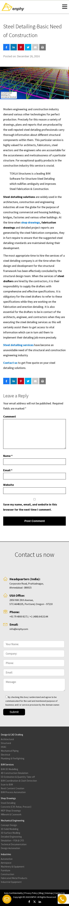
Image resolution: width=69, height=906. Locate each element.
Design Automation (10, 848)
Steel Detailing (8, 802)
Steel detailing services (18, 345)
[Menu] (65, 6)
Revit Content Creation (12, 788)
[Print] (42, 47)
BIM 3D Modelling (9, 769)
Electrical (5, 754)
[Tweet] (28, 47)
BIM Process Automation (13, 792)
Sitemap (49, 893)
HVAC (3, 746)
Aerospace (6, 862)
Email (7, 470)
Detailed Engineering (11, 836)
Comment (9, 416)
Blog (41, 893)
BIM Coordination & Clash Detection (19, 780)
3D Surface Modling (10, 832)
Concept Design (9, 825)
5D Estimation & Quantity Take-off (18, 776)
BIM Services (7, 764)
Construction (7, 874)
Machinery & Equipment (12, 866)
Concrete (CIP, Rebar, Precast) (16, 806)
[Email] (35, 47)
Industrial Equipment (11, 881)
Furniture (5, 870)
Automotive (7, 858)
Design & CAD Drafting (12, 734)
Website (8, 485)
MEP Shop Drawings (11, 810)
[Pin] (21, 47)
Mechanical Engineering (13, 820)
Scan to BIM (7, 784)
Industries (6, 854)
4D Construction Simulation (14, 773)
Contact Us (59, 893)
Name (8, 456)
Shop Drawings (8, 798)
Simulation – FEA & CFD (12, 840)
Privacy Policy (31, 893)
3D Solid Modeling (9, 828)
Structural (6, 743)
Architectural (7, 739)
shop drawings (30, 222)
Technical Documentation (13, 844)
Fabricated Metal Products (14, 878)
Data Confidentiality (13, 893)
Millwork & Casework (11, 814)
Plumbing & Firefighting (12, 758)
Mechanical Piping (10, 750)
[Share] (6, 47)
